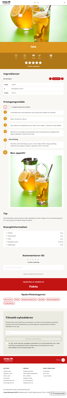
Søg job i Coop (7, 373)
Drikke (17, 299)
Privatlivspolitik (28, 380)
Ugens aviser (7, 371)
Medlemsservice (28, 383)
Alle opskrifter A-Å (8, 380)
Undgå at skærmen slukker (21, 107)
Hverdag (41, 299)
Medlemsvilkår (27, 378)
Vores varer (6, 376)
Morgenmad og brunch (29, 299)
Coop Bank (46, 371)
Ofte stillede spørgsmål (30, 373)
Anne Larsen (8, 299)
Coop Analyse (47, 376)
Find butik (6, 378)
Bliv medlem (27, 376)
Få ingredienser (9, 303)
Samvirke (46, 373)
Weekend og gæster (53, 299)
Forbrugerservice (8, 383)
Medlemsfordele (28, 371)
